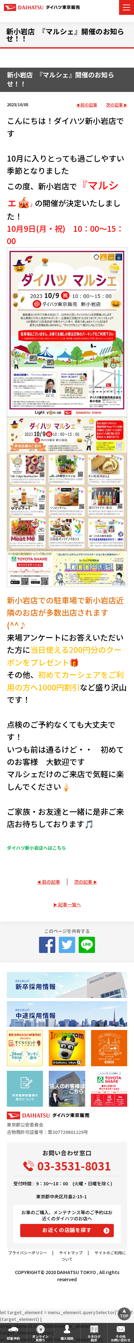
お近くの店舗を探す (66, 1230)
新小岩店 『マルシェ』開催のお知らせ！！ (65, 35)
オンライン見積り (40, 1338)
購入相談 (67, 1338)
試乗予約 (13, 1338)
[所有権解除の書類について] (25, 1089)
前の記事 (88, 105)
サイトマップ (71, 1252)
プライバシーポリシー (27, 1252)
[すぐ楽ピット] (25, 1048)
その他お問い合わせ (120, 1338)
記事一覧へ (69, 904)
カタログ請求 (93, 1338)
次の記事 (114, 105)
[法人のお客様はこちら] (67, 1089)
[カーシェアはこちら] (109, 1089)
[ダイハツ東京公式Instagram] (67, 1048)
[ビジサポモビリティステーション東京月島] (109, 1048)
